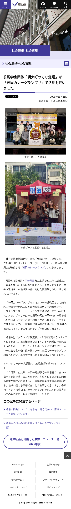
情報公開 (18, 472)
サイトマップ (53, 487)
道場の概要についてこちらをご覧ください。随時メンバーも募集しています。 (36, 411)
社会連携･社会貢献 (18, 63)
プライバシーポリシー (53, 479)
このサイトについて (17, 487)
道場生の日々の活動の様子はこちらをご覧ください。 (35, 423)
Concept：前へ (18, 464)
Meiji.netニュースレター (53, 495)
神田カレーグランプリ (35, 267)
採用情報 (53, 472)
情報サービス (18, 479)
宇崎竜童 (29, 280)
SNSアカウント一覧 (17, 495)
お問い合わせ (53, 464)
